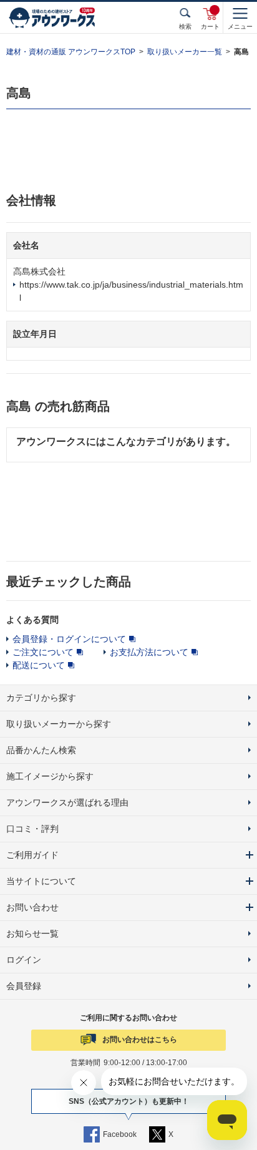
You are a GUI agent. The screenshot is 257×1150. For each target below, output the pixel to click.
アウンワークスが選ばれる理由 (67, 802)
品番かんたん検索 (41, 750)
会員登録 (23, 986)
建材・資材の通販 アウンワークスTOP (70, 51)
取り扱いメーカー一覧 (184, 51)
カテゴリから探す (41, 698)
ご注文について (43, 652)
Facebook (120, 1134)
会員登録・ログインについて (69, 639)
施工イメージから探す (50, 776)
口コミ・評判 (32, 829)
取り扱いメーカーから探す (58, 724)
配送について (38, 665)
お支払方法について (149, 652)
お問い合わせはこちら (139, 1039)
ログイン (23, 960)
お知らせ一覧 (32, 933)
